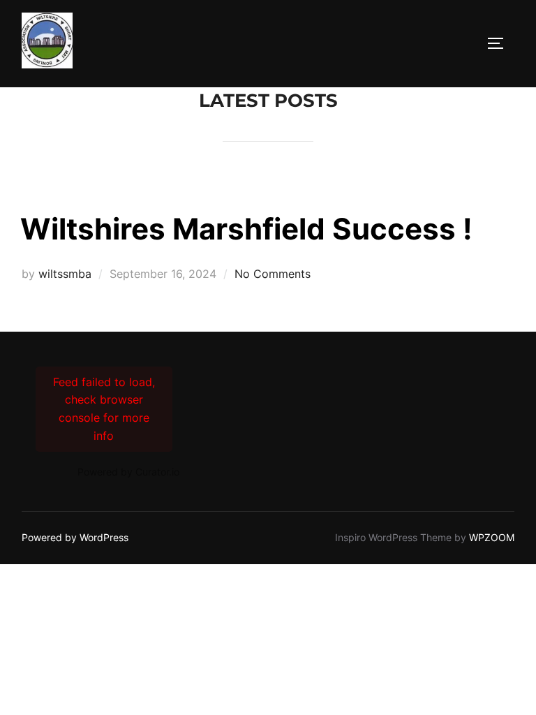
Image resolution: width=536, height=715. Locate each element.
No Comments (272, 274)
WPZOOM (491, 537)
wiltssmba (64, 274)
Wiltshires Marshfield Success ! (246, 228)
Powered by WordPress (75, 537)
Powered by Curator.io (128, 472)
